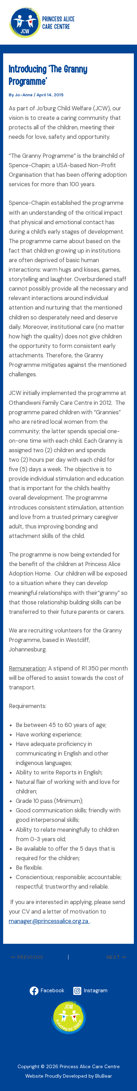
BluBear (103, 1076)
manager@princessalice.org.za (49, 921)
